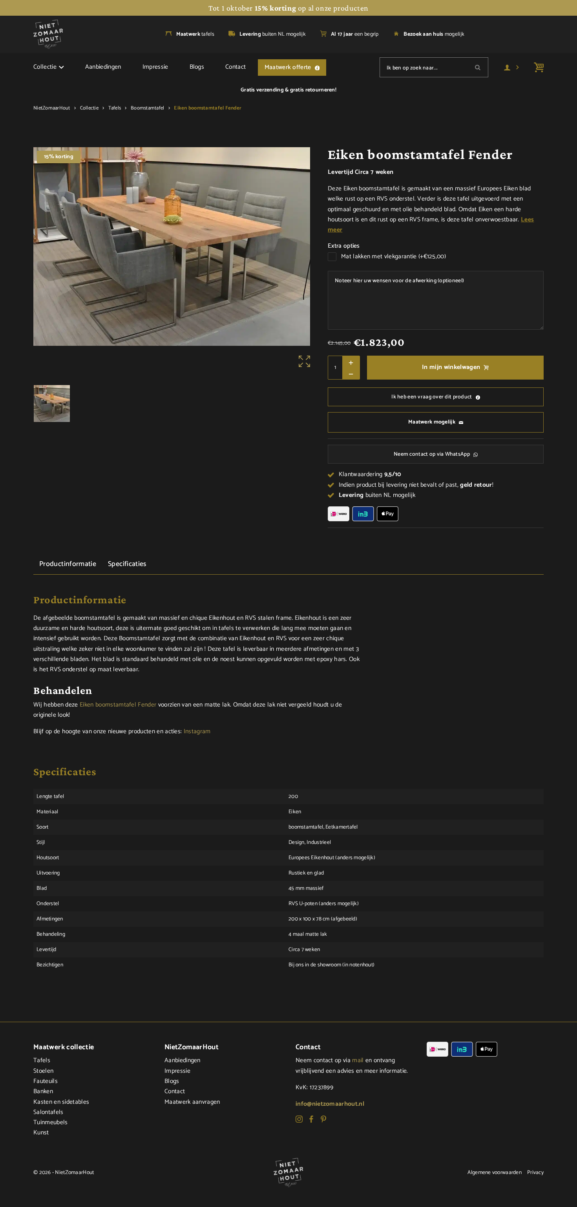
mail (357, 1060)
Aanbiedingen (103, 67)
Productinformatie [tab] (67, 564)
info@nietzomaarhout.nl (330, 1104)
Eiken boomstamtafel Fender (118, 705)
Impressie (155, 67)
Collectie (45, 67)
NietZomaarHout (51, 108)
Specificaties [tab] (127, 564)
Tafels (114, 108)
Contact (235, 67)
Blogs (197, 67)
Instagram (197, 732)
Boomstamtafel (147, 108)
